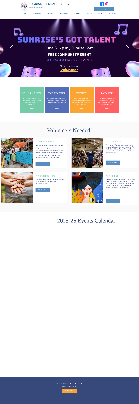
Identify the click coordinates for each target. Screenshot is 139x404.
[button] (50, 13)
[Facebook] (102, 4)
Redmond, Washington (36, 7)
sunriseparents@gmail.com (69, 386)
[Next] (127, 48)
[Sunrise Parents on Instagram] (107, 4)
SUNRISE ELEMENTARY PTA (49, 4)
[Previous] (11, 48)
